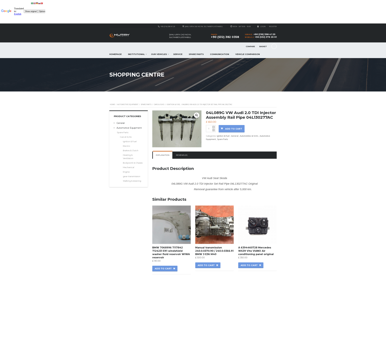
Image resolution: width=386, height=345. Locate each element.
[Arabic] (32, 3)
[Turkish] (42, 3)
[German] (37, 3)
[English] (34, 3)
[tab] (162, 155)
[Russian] (39, 3)
